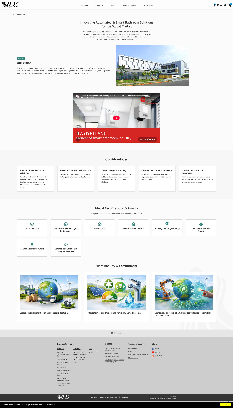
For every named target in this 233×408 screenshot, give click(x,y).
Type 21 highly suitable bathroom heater (112, 349)
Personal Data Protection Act (109, 397)
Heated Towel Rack (63, 370)
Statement (94, 397)
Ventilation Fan (62, 359)
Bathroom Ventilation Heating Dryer (63, 354)
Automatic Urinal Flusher (63, 363)
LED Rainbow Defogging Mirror (63, 379)
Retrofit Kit (92, 352)
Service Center (129, 6)
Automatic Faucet (63, 367)
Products (99, 6)
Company (84, 6)
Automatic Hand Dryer (62, 374)
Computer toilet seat (112, 357)
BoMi (74, 362)
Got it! (225, 404)
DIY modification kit (111, 353)
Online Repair (132, 348)
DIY (90, 349)
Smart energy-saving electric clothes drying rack (114, 361)
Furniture (76, 349)
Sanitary (60, 349)
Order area (148, 6)
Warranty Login (133, 358)
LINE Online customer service (138, 355)
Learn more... (57, 405)
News (113, 6)
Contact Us (132, 352)
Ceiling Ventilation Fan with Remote (79, 358)
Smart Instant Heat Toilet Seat (63, 384)
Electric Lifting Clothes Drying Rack (79, 353)
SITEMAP (173, 396)
